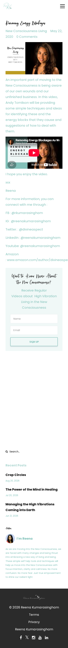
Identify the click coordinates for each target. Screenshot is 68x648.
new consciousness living (26, 31)
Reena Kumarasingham (34, 629)
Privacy (34, 622)
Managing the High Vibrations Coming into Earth (30, 507)
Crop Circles (16, 475)
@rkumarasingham (27, 213)
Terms (34, 614)
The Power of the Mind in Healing (32, 489)
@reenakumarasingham (30, 221)
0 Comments (26, 36)
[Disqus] (34, 399)
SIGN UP (34, 341)
